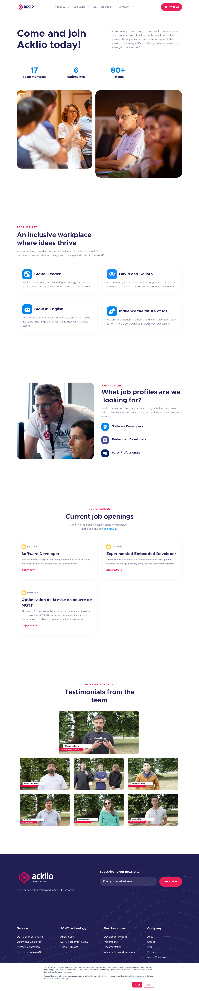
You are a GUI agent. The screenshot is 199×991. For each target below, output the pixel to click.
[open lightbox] (98, 732)
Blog (150, 947)
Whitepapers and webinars (119, 952)
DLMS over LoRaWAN (30, 937)
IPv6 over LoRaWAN (29, 952)
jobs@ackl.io (109, 529)
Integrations (111, 942)
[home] (25, 7)
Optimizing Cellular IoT (30, 942)
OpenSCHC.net (69, 947)
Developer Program (115, 937)
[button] (81, 7)
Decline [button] (149, 985)
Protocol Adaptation (28, 947)
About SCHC (62, 7)
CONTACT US (171, 7)
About (150, 937)
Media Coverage (156, 957)
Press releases (155, 952)
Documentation (113, 947)
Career (151, 942)
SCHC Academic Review (74, 942)
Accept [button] (137, 985)
